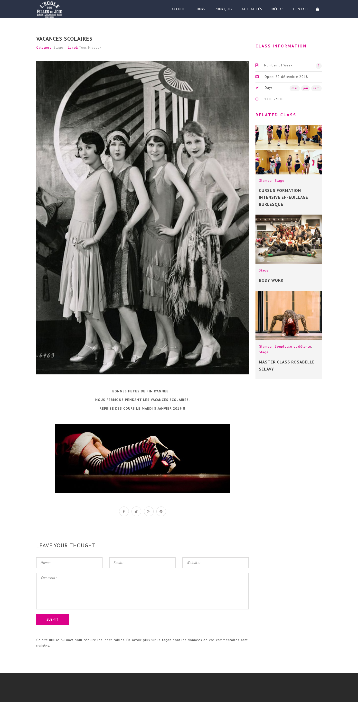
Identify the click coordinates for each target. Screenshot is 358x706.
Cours (200, 9)
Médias (278, 9)
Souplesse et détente (293, 346)
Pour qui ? (223, 9)
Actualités (252, 9)
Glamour (266, 180)
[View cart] (317, 9)
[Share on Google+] (149, 511)
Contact (301, 9)
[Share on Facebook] (124, 511)
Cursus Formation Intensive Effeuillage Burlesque (283, 197)
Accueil (178, 9)
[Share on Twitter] (136, 511)
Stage (58, 47)
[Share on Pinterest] (161, 511)
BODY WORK (271, 280)
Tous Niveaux (90, 47)
